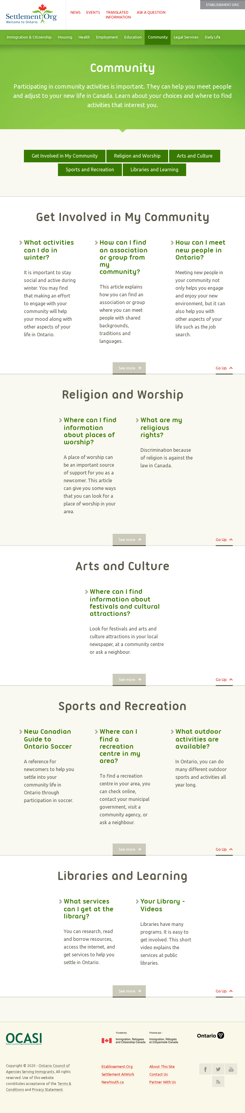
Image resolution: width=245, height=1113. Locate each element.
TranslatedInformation (118, 14)
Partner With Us (162, 1082)
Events (93, 12)
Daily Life (212, 37)
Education (133, 37)
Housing (65, 37)
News (75, 12)
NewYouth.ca (113, 1082)
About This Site (162, 1067)
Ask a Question (151, 12)
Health (84, 37)
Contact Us (158, 1074)
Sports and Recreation (90, 169)
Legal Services (186, 37)
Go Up (221, 368)
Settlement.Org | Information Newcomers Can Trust (33, 15)
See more (127, 368)
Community (158, 37)
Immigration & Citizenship (29, 37)
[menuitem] (29, 37)
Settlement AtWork (118, 1074)
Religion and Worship (137, 155)
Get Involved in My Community (65, 155)
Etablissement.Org (222, 5)
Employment (107, 37)
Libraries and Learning (154, 169)
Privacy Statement (47, 1090)
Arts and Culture (194, 155)
